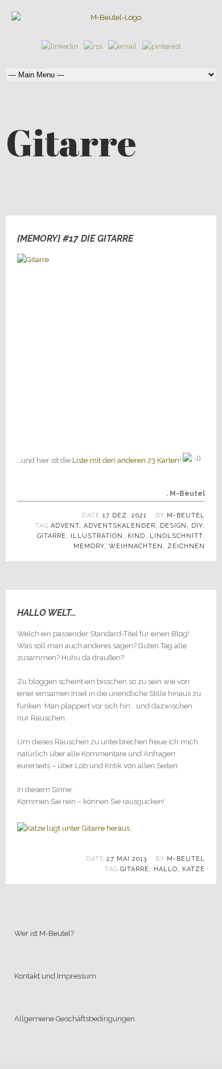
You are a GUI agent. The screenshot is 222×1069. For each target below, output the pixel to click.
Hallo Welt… (46, 612)
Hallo (166, 869)
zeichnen (186, 546)
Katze (193, 869)
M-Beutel (186, 515)
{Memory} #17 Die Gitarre (75, 238)
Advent (65, 525)
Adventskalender (119, 525)
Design (173, 525)
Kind (136, 536)
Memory (88, 546)
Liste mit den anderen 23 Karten (125, 461)
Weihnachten (136, 546)
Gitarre (51, 536)
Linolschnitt (176, 536)
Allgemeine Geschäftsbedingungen (74, 1018)
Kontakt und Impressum (55, 976)
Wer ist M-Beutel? (44, 933)
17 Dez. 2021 (124, 515)
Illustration (97, 536)
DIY (197, 525)
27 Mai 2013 (126, 859)
